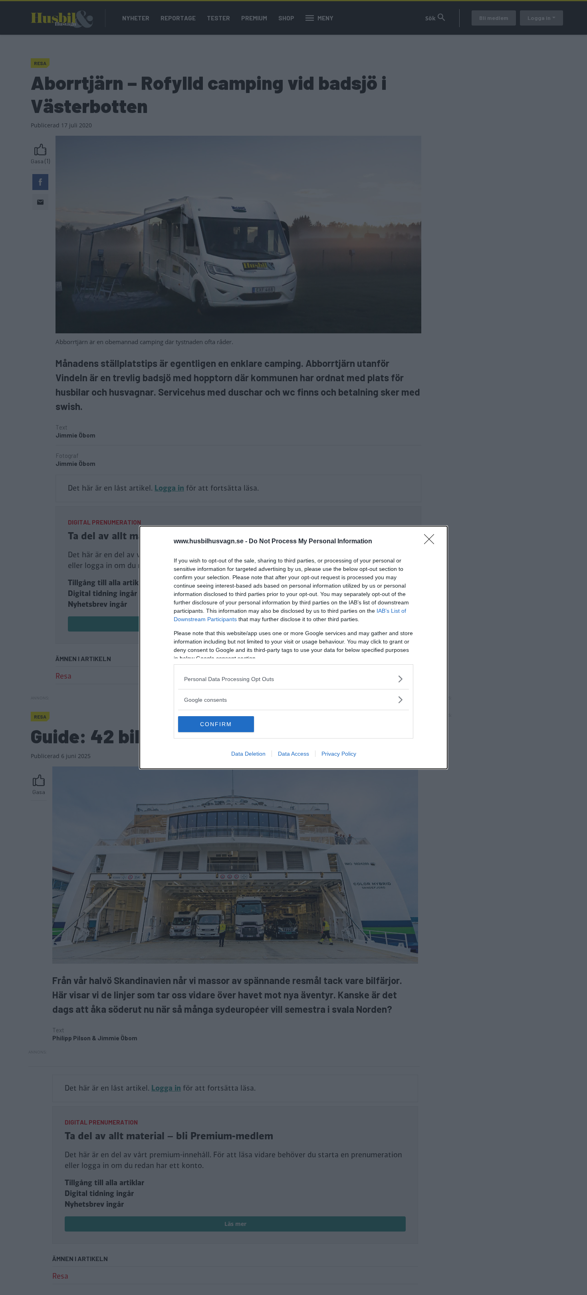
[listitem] (293, 679)
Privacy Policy (338, 753)
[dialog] (293, 647)
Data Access (293, 753)
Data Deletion (248, 753)
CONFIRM (216, 724)
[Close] (431, 541)
